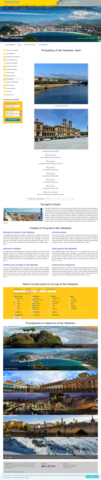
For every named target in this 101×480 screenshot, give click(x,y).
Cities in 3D (39, 8)
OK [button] (92, 476)
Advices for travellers (12, 248)
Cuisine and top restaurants (63, 265)
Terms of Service (8, 472)
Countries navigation (82, 38)
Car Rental (15, 8)
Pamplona (8, 390)
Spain (19, 45)
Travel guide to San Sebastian (64, 248)
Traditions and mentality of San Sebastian (20, 265)
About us (22, 472)
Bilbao (7, 412)
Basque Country (11, 368)
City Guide (23, 8)
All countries (94, 8)
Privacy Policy (16, 472)
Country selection (10, 45)
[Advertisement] (61, 56)
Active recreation (59, 232)
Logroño (7, 435)
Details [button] (27, 477)
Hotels (7, 8)
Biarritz (7, 346)
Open (4, 223)
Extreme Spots (31, 8)
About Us (47, 8)
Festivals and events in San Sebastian (19, 232)
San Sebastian (43, 45)
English (93, 38)
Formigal (8, 457)
